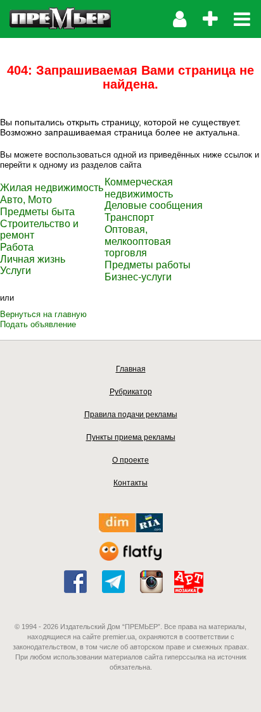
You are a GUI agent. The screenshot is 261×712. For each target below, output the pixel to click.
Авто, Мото (26, 199)
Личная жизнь (32, 259)
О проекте (130, 460)
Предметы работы (148, 264)
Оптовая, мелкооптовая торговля (138, 241)
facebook (75, 581)
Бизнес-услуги (138, 277)
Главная (131, 369)
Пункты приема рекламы (130, 437)
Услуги (15, 270)
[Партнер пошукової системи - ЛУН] (130, 558)
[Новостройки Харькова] (131, 529)
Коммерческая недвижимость (139, 188)
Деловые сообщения (154, 205)
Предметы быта (37, 211)
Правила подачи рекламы (130, 414)
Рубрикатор (131, 391)
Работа (17, 247)
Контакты (130, 482)
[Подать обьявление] (210, 19)
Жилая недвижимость (51, 187)
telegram (113, 581)
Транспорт (129, 217)
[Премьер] (60, 19)
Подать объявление (38, 324)
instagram (151, 581)
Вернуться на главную (43, 314)
